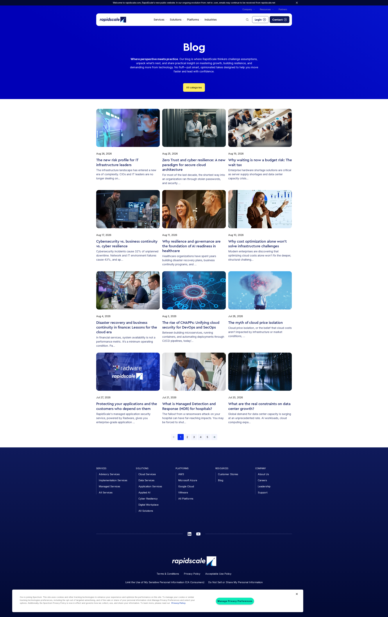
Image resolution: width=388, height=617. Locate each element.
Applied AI (144, 492)
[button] (214, 437)
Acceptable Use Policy (218, 573)
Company (247, 9)
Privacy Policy (192, 573)
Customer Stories (228, 474)
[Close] (296, 594)
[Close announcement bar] (296, 2)
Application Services (150, 486)
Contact (277, 19)
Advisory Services (109, 474)
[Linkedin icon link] (189, 534)
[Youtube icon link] (198, 533)
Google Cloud (186, 486)
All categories (194, 87)
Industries (210, 19)
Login (258, 19)
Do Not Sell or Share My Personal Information (235, 582)
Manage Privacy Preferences (235, 601)
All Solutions (145, 510)
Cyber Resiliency (148, 498)
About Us (263, 474)
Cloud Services (147, 474)
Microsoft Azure (187, 480)
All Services (106, 492)
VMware (183, 492)
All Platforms (185, 498)
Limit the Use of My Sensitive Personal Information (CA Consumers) (164, 582)
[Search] (247, 19)
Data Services (146, 480)
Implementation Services (113, 480)
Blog (220, 480)
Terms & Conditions (168, 573)
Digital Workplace (148, 504)
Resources (265, 9)
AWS (181, 474)
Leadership (264, 486)
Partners (283, 9)
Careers (262, 480)
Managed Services (109, 486)
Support (262, 492)
